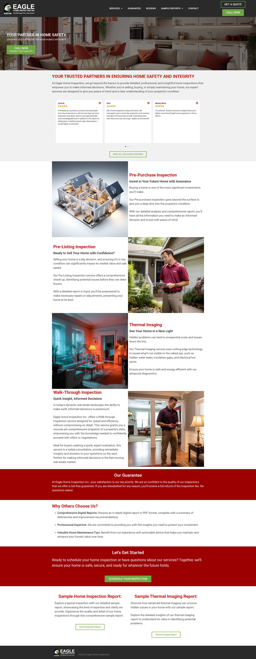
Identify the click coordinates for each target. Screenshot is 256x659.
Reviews (151, 8)
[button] (54, 121)
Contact (193, 8)
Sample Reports (170, 8)
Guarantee (134, 8)
